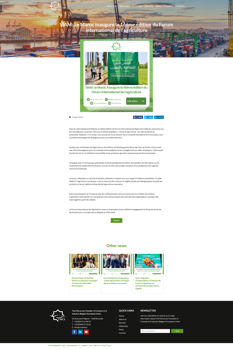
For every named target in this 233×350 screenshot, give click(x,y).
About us (111, 6)
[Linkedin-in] (80, 331)
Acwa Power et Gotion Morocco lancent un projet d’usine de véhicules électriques (84, 282)
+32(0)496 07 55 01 (82, 324)
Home (121, 316)
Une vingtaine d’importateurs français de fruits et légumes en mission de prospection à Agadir (148, 283)
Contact (168, 6)
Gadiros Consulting (102, 345)
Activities (137, 6)
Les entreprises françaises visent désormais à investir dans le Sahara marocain (116, 280)
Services (149, 6)
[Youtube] (86, 331)
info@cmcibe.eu (80, 327)
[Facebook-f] (74, 331)
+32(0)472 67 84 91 (82, 321)
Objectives (124, 6)
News (158, 6)
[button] (138, 117)
